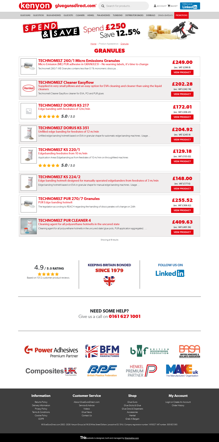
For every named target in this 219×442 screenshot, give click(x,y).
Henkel (90, 15)
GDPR (41, 419)
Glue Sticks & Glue (132, 405)
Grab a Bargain (165, 15)
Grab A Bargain (132, 419)
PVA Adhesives (103, 15)
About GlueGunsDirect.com (87, 402)
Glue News (87, 412)
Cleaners (80, 15)
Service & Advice (86, 405)
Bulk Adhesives (54, 15)
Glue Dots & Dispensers (132, 408)
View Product (182, 72)
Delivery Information (41, 405)
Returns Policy (41, 402)
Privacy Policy (41, 408)
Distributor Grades (134, 15)
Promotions (181, 15)
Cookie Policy (41, 415)
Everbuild (150, 15)
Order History (178, 405)
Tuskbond (117, 15)
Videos (87, 408)
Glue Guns (25, 15)
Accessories (132, 412)
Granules (125, 43)
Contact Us (87, 415)
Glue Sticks (38, 15)
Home (93, 43)
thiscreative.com (132, 438)
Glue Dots (68, 15)
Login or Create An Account (178, 402)
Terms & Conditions (41, 412)
